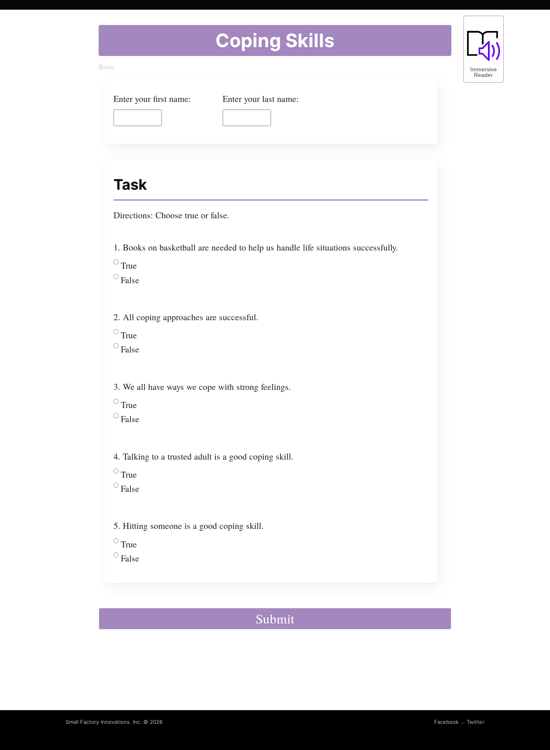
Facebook (446, 722)
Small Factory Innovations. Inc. (104, 722)
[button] (483, 49)
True (129, 265)
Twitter (475, 722)
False (130, 280)
